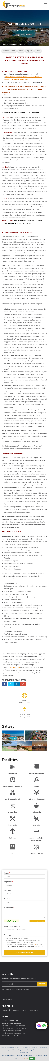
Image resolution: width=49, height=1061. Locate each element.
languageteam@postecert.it (15, 1033)
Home (4, 44)
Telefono (8, 890)
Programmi (6, 1010)
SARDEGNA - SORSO (17, 44)
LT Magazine (34, 1010)
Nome (7, 873)
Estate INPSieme (14, 667)
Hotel (38, 51)
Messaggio (9, 907)
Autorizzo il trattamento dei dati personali (25, 947)
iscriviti (42, 984)
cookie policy (23, 1058)
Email (7, 899)
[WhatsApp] (44, 1027)
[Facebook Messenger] (39, 1027)
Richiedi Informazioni (25, 952)
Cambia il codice (37, 921)
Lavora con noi (7, 999)
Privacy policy (10, 935)
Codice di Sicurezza (12, 926)
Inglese (29, 51)
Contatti (16, 1010)
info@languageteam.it (14, 1031)
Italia (21, 51)
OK (31, 1058)
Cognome (8, 882)
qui (35, 944)
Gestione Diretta (9, 51)
